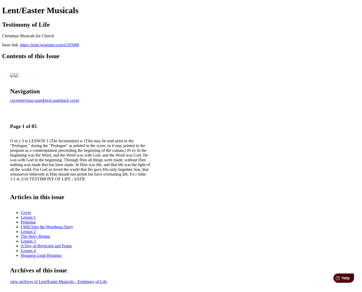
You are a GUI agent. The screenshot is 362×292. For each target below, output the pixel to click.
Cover (26, 212)
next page (53, 100)
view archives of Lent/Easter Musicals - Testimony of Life (58, 281)
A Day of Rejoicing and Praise (46, 246)
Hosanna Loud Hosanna (41, 255)
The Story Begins (35, 236)
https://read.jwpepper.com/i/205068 (49, 45)
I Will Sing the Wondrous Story (47, 227)
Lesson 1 (28, 217)
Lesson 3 (28, 241)
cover (14, 100)
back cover (70, 100)
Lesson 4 (28, 250)
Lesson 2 (28, 231)
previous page (31, 100)
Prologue (28, 222)
